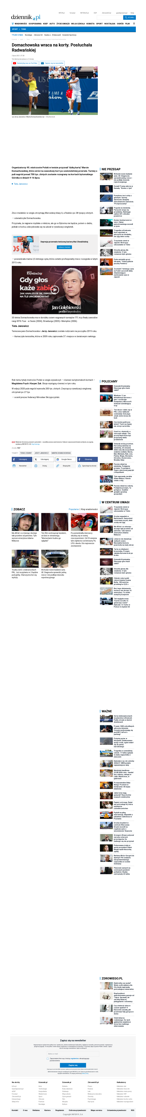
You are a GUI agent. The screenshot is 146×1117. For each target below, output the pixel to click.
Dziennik (14, 39)
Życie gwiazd (66, 1096)
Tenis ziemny (26, 453)
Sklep (132, 13)
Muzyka (65, 1101)
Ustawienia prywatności (116, 1110)
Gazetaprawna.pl (17, 1089)
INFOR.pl (62, 13)
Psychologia (92, 1099)
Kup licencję (35, 444)
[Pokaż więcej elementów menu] (134, 24)
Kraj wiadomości (89, 509)
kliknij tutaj (85, 1073)
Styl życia (91, 1101)
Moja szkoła (66, 1094)
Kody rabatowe (67, 1089)
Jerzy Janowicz (42, 453)
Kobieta (64, 1086)
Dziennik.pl (43, 1082)
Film (63, 1099)
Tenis (23, 29)
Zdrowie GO (38, 35)
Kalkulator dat (121, 1086)
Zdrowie (41, 1099)
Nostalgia (28, 35)
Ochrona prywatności (77, 1110)
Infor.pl (14, 1086)
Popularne (74, 509)
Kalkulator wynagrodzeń (125, 1101)
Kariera (47, 1110)
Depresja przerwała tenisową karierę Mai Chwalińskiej (64, 242)
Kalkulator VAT (122, 1094)
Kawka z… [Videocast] (52, 35)
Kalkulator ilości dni (123, 1089)
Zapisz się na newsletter (54, 63)
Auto (40, 1086)
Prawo (90, 1086)
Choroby (90, 1096)
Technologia (43, 1089)
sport (21, 39)
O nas (25, 1110)
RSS (132, 1110)
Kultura (64, 1104)
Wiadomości (43, 1094)
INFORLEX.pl (84, 13)
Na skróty (16, 1082)
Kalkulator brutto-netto (124, 1099)
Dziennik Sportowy (69, 35)
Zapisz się (73, 1065)
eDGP (14, 1091)
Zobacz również (64, 247)
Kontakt (15, 1110)
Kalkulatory (121, 1082)
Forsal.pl (14, 1094)
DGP (95, 13)
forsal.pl (72, 13)
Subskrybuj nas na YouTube (27, 63)
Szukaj (131, 17)
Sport (15, 29)
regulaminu (74, 1058)
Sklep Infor (15, 1101)
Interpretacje (16, 1099)
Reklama (36, 1110)
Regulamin (59, 1110)
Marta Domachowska (61, 453)
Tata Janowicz (21, 184)
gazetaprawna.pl (121, 13)
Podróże (41, 1101)
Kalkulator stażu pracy (124, 1091)
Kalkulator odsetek (123, 1096)
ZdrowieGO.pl (106, 13)
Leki (89, 1091)
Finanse (90, 1089)
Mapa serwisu (96, 1110)
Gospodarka (43, 1091)
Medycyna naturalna (95, 1094)
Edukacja (65, 1091)
